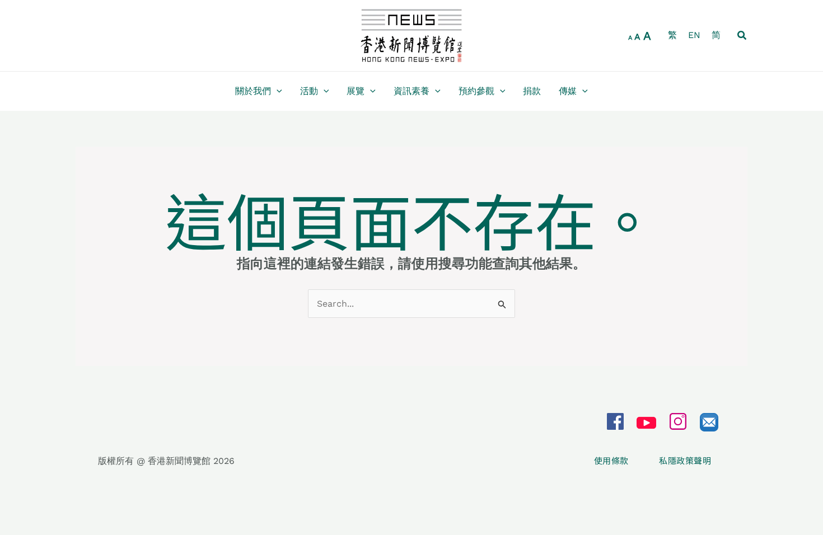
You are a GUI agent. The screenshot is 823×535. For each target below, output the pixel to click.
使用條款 (612, 460)
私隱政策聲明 (685, 460)
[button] (742, 36)
